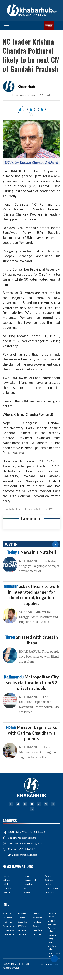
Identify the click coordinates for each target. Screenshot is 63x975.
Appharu (55, 964)
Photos (27, 892)
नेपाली (49, 25)
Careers (37, 926)
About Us (7, 913)
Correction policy (53, 937)
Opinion (6, 884)
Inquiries (22, 913)
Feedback (37, 921)
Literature (49, 892)
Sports (27, 888)
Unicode (22, 934)
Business (49, 880)
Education (7, 888)
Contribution (9, 934)
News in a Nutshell (31, 552)
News (26, 875)
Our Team (7, 917)
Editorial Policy (52, 915)
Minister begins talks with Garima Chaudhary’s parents (31, 733)
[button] (54, 958)
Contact (36, 913)
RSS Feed (22, 926)
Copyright (37, 930)
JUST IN (11, 544)
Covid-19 (7, 892)
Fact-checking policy (52, 945)
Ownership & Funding (54, 955)
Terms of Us (8, 930)
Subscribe (22, 921)
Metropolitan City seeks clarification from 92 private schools (31, 682)
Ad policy (37, 934)
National (6, 880)
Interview (28, 884)
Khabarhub (26, 87)
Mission (21, 917)
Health (48, 884)
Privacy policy (51, 929)
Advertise (37, 917)
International (30, 880)
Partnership (8, 926)
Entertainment (51, 888)
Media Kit (7, 921)
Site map (22, 930)
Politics (48, 875)
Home (6, 875)
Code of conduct (52, 922)
